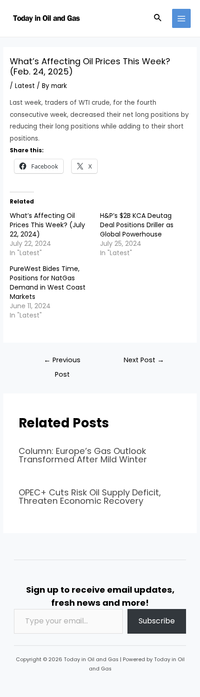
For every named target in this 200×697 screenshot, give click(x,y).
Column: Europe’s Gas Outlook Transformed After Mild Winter (83, 455)
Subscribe (157, 621)
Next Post (144, 360)
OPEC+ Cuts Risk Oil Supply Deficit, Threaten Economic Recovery (90, 497)
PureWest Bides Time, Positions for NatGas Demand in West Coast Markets (48, 282)
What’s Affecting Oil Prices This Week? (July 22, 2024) (47, 225)
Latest (25, 85)
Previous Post (62, 362)
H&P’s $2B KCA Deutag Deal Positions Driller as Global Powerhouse (136, 225)
